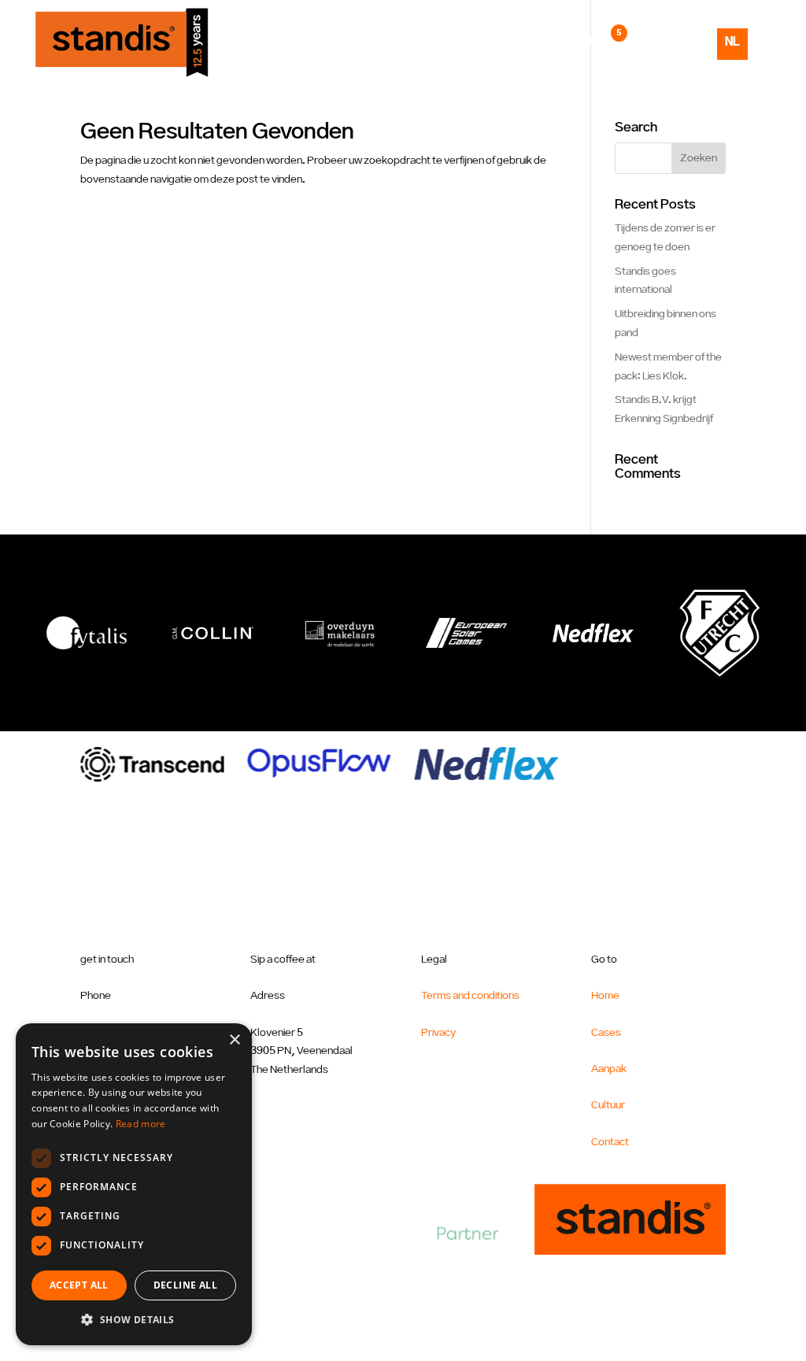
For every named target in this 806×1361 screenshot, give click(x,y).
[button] (133, 1320)
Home (342, 42)
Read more (141, 1123)
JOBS (598, 42)
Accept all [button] (79, 1285)
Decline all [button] (185, 1285)
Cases (399, 42)
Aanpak (464, 42)
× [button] (234, 1040)
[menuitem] (732, 56)
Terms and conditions (470, 995)
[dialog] (134, 1184)
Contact (661, 42)
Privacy (438, 1032)
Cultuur (536, 42)
